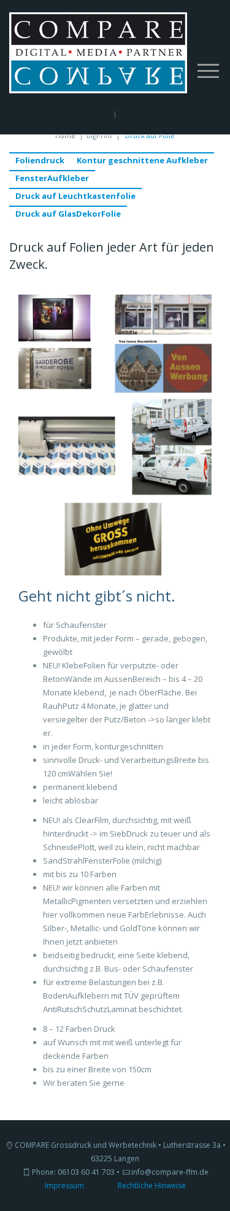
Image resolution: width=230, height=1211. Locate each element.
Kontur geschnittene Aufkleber (142, 160)
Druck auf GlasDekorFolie (68, 213)
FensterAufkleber (52, 178)
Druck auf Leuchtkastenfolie (75, 195)
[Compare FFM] (98, 51)
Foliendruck (39, 160)
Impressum (64, 1185)
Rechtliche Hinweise (152, 1185)
